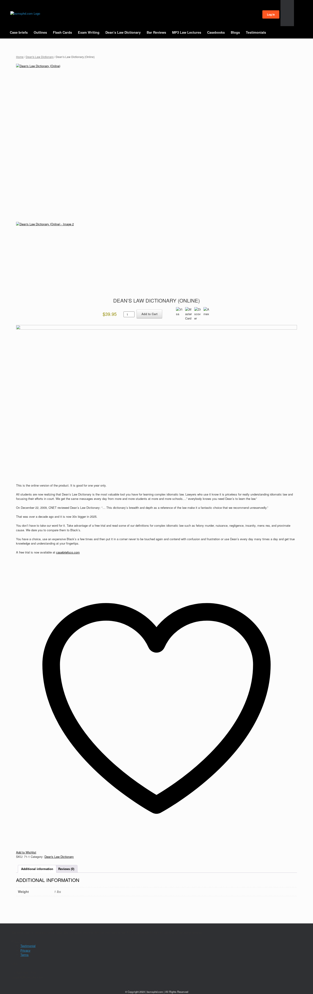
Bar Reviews (156, 32)
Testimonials (256, 32)
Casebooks (216, 32)
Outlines (40, 32)
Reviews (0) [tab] (66, 869)
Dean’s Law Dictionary (123, 32)
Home (20, 57)
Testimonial (28, 946)
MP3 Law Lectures (186, 32)
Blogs (235, 32)
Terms (24, 955)
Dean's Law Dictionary (40, 57)
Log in (271, 14)
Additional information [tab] (37, 869)
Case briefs (19, 32)
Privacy (25, 950)
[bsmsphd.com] (25, 13)
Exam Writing (88, 32)
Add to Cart (149, 314)
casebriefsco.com (68, 552)
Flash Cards (62, 32)
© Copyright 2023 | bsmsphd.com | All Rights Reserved (156, 992)
